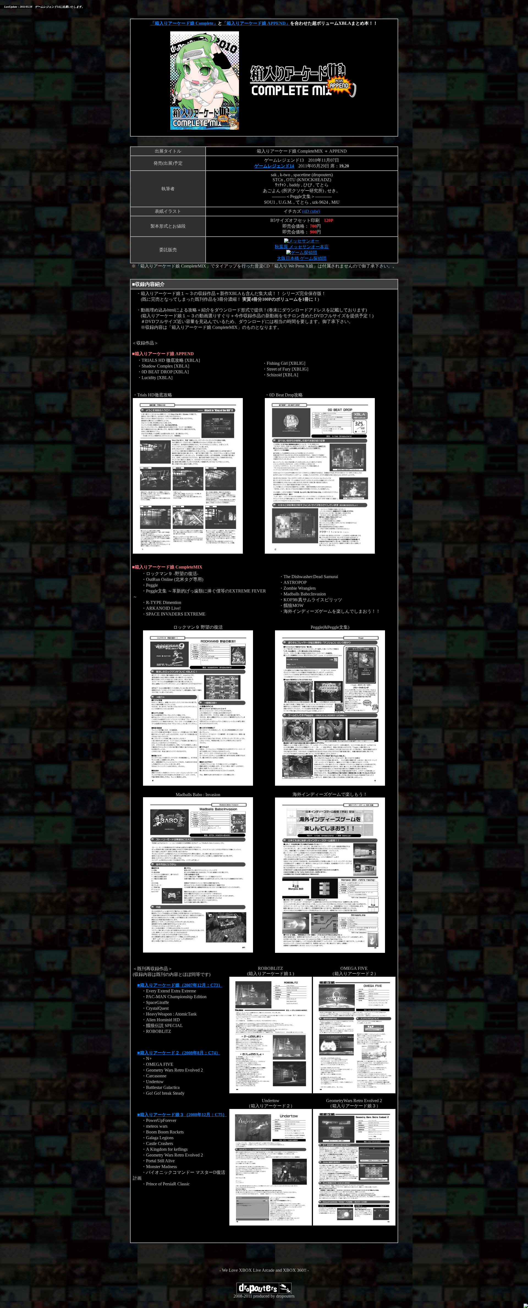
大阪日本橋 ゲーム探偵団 (301, 258)
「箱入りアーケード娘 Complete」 (184, 23)
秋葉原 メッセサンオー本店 (302, 246)
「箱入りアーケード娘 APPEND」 (256, 23)
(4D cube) (311, 211)
